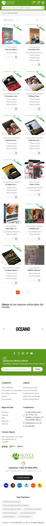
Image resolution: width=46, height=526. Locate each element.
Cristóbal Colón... (34, 49)
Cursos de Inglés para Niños (11, 509)
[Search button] (42, 8)
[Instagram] (23, 353)
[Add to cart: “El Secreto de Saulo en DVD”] (39, 153)
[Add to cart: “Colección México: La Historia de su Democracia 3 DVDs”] (16, 57)
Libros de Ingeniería (25, 516)
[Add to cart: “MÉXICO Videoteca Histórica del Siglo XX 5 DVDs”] (39, 280)
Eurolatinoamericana (34, 53)
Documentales (11, 47)
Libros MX (18, 523)
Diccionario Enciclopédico (33, 509)
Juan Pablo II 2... (12, 229)
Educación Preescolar (10, 513)
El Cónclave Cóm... (11, 96)
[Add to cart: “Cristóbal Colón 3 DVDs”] (39, 65)
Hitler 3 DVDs (34, 184)
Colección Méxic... (11, 49)
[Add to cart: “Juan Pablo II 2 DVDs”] (16, 239)
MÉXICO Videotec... (35, 270)
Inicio (4, 13)
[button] (4, 329)
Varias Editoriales (34, 232)
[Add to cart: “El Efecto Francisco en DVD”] (39, 109)
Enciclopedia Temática (28, 513)
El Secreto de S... (34, 140)
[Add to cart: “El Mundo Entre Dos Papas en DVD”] (16, 153)
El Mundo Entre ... (11, 140)
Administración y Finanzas (11, 501)
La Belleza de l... (34, 229)
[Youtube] (31, 353)
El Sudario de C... (11, 184)
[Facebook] (14, 353)
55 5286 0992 (30, 426)
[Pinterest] (27, 353)
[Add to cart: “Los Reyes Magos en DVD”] (16, 283)
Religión (17, 94)
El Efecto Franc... (35, 96)
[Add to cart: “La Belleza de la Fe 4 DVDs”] (39, 239)
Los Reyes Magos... (11, 270)
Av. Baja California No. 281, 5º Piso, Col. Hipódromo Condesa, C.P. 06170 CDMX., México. (34, 416)
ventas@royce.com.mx (33, 423)
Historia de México (9, 516)
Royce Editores (34, 273)
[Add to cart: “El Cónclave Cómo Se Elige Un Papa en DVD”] (16, 109)
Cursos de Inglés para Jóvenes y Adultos (15, 505)
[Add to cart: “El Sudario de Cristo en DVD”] (16, 197)
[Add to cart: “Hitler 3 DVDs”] (39, 195)
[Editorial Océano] (23, 329)
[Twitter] (19, 353)
